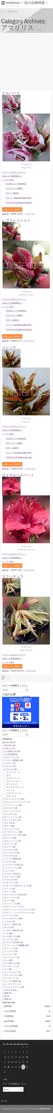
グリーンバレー (13, 781)
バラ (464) (8, 933)
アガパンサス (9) (11, 757)
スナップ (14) (10, 891)
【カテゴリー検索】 (14, 188)
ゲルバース (11, 93)
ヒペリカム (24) (11, 939)
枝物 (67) (8, 993)
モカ (8, 775)
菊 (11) (6, 996)
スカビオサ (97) (11, 879)
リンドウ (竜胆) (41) (12, 981)
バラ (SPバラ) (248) (12, 936)
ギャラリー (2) (10, 843)
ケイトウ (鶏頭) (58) (12, 858)
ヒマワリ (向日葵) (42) (13, 942)
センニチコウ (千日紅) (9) (15, 894)
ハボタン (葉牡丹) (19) (13, 930)
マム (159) (8, 960)
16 (27, 1057)
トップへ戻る (8, 179)
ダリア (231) (9, 900)
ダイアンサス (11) (11, 897)
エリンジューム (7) (12, 811)
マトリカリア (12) (11, 957)
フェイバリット (13, 772)
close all (12, 742)
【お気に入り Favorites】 (13, 7)
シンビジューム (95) (12, 867)
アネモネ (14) (10, 766)
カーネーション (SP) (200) (15, 834)
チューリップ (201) (12, 903)
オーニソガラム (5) (12, 820)
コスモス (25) (10, 861)
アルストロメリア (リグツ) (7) (17, 802)
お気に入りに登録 (11, 209)
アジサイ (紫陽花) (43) (13, 760)
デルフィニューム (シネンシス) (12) (19, 909)
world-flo (5, 214)
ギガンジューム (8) (12, 840)
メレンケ (9, 347)
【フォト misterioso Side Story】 (19, 197)
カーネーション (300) (13, 831)
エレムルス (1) (10, 814)
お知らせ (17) (10, 748)
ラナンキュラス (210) (13, 975)
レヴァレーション (16, 220)
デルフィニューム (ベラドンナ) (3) (19, 912)
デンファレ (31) (11, 915)
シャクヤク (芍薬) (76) (13, 864)
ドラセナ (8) (9, 921)
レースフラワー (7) (12, 984)
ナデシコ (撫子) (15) (12, 924)
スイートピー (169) (12, 876)
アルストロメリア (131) (14, 799)
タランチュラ (13, 576)
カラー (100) (9, 826)
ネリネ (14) (9, 927)
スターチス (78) (11, 882)
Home (3, 11)
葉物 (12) (8, 999)
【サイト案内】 (12, 193)
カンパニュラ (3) (11, 829)
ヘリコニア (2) (10, 954)
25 (8, 1067)
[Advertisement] (26, 61)
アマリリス (30, 214)
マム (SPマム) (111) (12, 963)
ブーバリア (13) (11, 951)
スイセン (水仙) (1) (12, 873)
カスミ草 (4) (9, 823)
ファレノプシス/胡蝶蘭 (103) (16, 945)
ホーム (4, 1101)
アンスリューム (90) (12, 805)
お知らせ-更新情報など (12, 176)
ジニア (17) (9, 870)
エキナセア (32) (11, 808)
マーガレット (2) (11, 966)
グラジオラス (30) (11, 852)
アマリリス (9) (10, 769)
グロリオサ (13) (11, 855)
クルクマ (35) (10, 846)
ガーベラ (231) (10, 837)
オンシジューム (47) (12, 817)
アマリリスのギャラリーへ (14, 172)
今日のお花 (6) (10, 990)
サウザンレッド (13, 778)
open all (5, 742)
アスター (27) (10, 763)
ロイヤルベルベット (18, 475)
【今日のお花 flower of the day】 (19, 202)
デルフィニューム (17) (13, 906)
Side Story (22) (10, 745)
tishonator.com (44, 1108)
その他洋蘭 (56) (11, 754)
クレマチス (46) (11, 849)
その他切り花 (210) (12, 751)
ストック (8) (9, 888)
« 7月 (5, 1079)
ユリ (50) (8, 969)
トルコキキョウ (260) (13, 918)
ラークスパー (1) (11, 978)
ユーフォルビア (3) (12, 972)
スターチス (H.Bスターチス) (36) (18, 885)
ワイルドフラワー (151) (14, 987)
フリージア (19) (11, 948)
